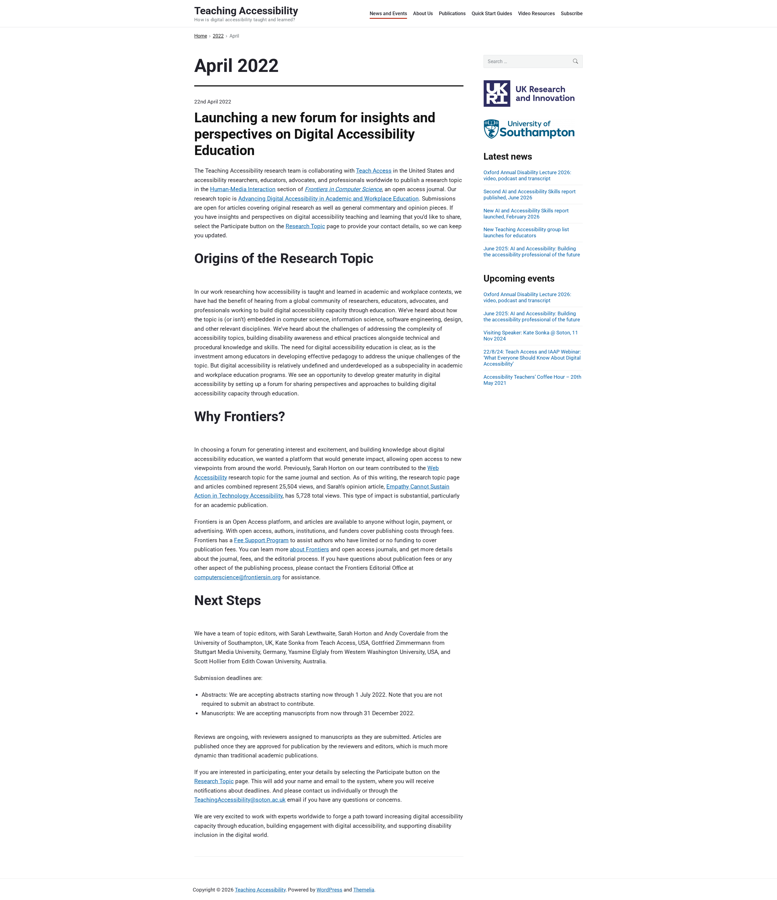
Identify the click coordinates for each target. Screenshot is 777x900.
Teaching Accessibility (260, 890)
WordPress (329, 890)
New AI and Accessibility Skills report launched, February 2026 (526, 214)
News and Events (388, 13)
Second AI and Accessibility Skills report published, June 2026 (530, 194)
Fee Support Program (261, 540)
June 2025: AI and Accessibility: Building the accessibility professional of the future (532, 251)
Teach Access (374, 170)
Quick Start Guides (492, 13)
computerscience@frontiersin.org (237, 577)
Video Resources (536, 13)
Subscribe (572, 13)
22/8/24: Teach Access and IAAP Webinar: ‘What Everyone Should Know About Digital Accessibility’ (532, 358)
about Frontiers (309, 549)
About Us (423, 13)
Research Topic (305, 226)
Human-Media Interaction (243, 189)
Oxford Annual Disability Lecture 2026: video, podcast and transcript (527, 175)
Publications (452, 13)
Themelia (363, 890)
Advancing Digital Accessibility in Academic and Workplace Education (328, 198)
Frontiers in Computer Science (343, 189)
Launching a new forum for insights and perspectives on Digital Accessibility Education (314, 134)
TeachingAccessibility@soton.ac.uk (240, 799)
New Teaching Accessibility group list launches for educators (526, 232)
